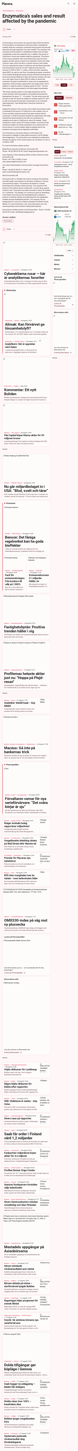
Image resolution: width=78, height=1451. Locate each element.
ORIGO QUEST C (16, 1168)
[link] (26, 264)
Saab (13, 700)
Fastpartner (15, 1150)
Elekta (13, 1081)
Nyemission (17, 855)
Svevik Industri (26, 1315)
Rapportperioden (16, 670)
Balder (13, 1381)
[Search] (68, 3)
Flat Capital (15, 433)
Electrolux (39, 570)
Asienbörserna (16, 1243)
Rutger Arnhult (16, 820)
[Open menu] (74, 3)
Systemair (14, 1433)
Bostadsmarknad (16, 623)
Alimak (17, 320)
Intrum (13, 1263)
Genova (16, 1361)
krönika (7, 533)
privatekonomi (20, 744)
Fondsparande (22, 795)
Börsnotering (16, 533)
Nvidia (13, 1399)
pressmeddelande (8, 11)
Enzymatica (19, 11)
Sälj (73, 50)
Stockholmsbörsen (17, 916)
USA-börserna (15, 838)
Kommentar (8, 386)
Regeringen (14, 1298)
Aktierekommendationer (19, 1065)
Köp (67, 50)
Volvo (13, 1098)
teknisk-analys (19, 341)
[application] (64, 67)
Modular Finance (16, 483)
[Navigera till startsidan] (7, 3)
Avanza (13, 1182)
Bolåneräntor (31, 744)
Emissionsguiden (17, 570)
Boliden (16, 386)
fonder (13, 795)
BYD (12, 873)
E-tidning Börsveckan (61, 353)
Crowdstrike (15, 270)
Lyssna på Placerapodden (59, 305)
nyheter (6, 270)
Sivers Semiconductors (18, 1199)
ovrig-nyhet (8, 855)
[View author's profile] (14, 29)
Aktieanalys (8, 320)
